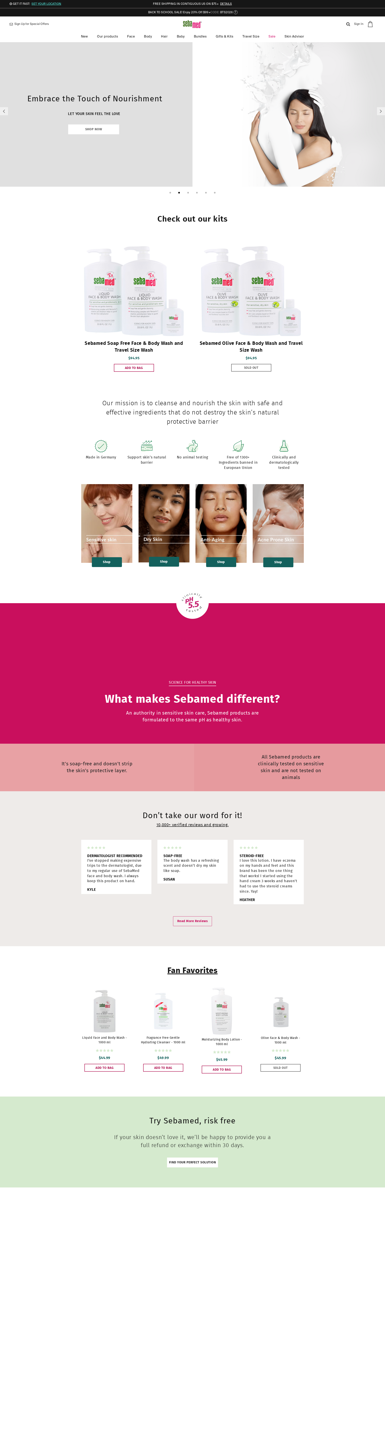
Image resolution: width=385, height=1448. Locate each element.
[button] (4, 111)
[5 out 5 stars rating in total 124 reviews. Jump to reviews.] (163, 1050)
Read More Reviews (192, 921)
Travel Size (250, 36)
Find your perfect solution (192, 1162)
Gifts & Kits (224, 36)
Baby (181, 36)
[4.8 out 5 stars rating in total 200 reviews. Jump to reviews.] (222, 1052)
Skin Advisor (294, 36)
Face (131, 36)
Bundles (200, 36)
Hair (164, 36)
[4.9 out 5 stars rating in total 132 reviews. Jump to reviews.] (281, 1050)
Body (148, 36)
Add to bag (134, 368)
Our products (107, 36)
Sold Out (251, 367)
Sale (271, 36)
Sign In (358, 24)
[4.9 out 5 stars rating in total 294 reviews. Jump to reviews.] (104, 1050)
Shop (107, 562)
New (84, 36)
